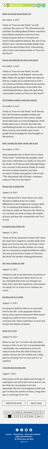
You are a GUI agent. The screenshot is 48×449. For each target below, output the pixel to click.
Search (33, 5)
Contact (9, 434)
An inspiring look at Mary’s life (13, 226)
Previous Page (14, 403)
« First (17, 412)
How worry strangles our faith (13, 263)
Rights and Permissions (23, 436)
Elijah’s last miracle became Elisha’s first (16, 13)
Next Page (36, 403)
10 (25, 416)
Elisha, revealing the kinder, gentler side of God (20, 143)
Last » (39, 416)
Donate (38, 5)
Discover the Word (12, 5)
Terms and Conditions (32, 434)
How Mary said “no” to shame (12, 297)
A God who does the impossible (14, 367)
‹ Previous (27, 412)
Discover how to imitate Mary (13, 186)
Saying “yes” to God (9, 330)
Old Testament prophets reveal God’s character (19, 100)
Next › (31, 416)
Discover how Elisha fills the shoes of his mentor (20, 60)
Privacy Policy (18, 434)
